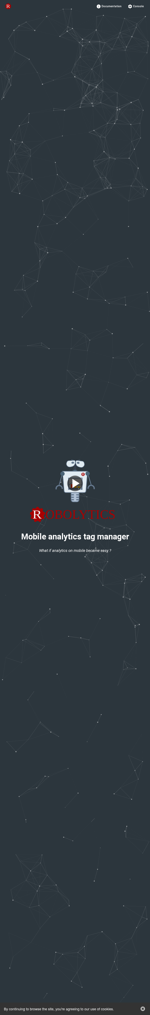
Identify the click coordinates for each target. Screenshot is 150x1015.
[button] (142, 1008)
